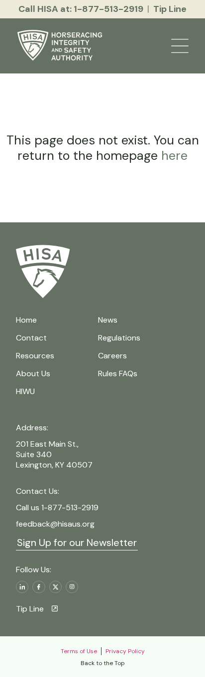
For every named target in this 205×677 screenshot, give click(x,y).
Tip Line (30, 609)
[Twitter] (55, 587)
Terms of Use (79, 651)
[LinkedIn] (22, 587)
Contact (31, 338)
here (173, 155)
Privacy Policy (125, 651)
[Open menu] (180, 46)
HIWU (25, 391)
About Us (33, 373)
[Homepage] (61, 46)
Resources (35, 355)
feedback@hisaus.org (55, 524)
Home (26, 320)
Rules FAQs (117, 373)
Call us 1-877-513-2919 (57, 507)
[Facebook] (38, 587)
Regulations (119, 338)
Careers (112, 355)
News (107, 320)
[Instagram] (72, 587)
